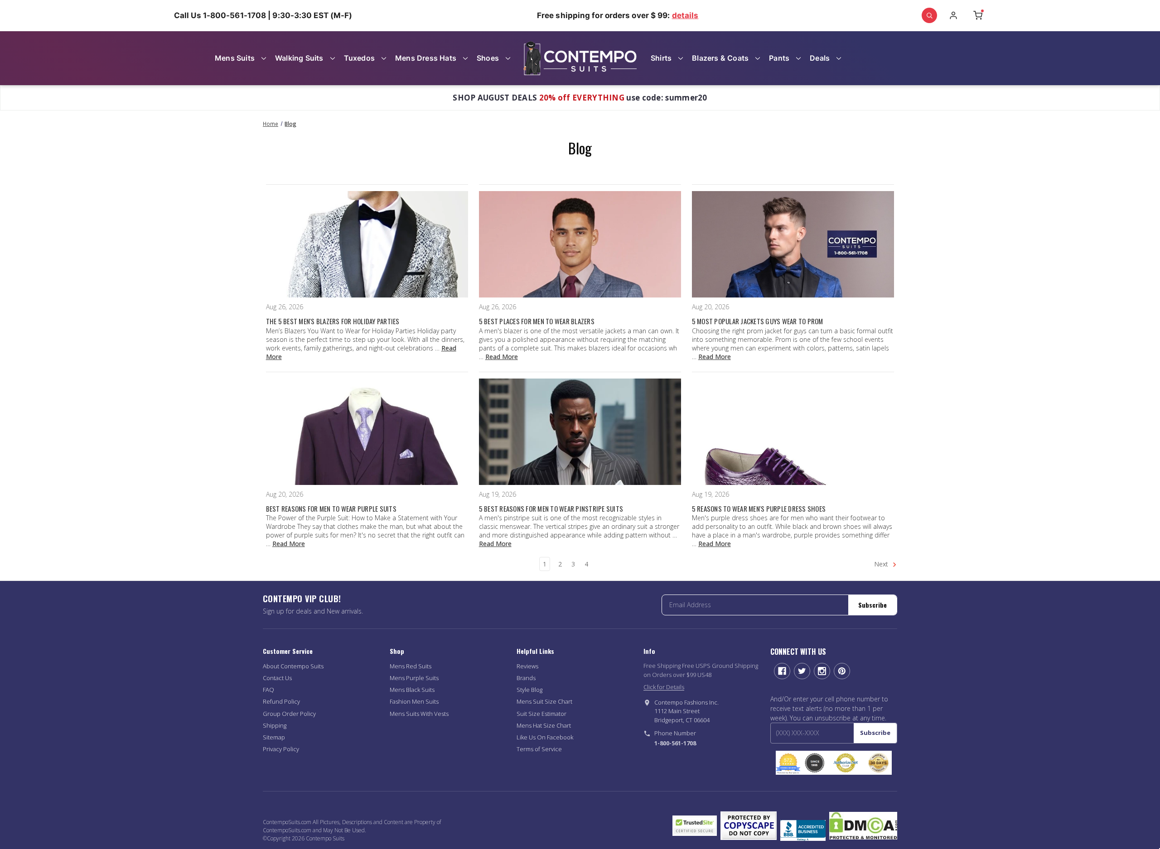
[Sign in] (953, 15)
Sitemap (274, 737)
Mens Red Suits (410, 666)
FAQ (268, 690)
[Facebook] (782, 671)
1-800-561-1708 (675, 743)
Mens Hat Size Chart (544, 725)
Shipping (274, 725)
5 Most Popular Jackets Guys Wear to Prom (757, 321)
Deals (820, 57)
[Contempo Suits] (580, 58)
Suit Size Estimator (541, 714)
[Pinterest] (842, 671)
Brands (526, 678)
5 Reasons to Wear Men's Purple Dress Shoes (759, 508)
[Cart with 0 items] (978, 15)
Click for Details (663, 687)
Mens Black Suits (412, 690)
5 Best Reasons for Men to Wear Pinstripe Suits (551, 508)
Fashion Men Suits (414, 701)
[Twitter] (802, 671)
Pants (779, 57)
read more (501, 356)
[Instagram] (822, 671)
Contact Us (277, 678)
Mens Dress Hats (425, 57)
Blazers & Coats (720, 57)
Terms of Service (539, 749)
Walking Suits (299, 57)
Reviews (527, 666)
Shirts (661, 57)
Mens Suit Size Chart (544, 701)
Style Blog (529, 690)
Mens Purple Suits (414, 678)
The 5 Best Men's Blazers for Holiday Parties (333, 321)
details (685, 15)
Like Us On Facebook (545, 737)
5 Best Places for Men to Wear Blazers (536, 321)
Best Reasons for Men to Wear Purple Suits (331, 508)
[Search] (929, 15)
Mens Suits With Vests (419, 714)
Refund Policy (281, 701)
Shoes (488, 57)
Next (882, 564)
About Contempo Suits (293, 666)
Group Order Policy (289, 714)
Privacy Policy (281, 749)
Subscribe (872, 604)
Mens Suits (235, 57)
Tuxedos (359, 57)
